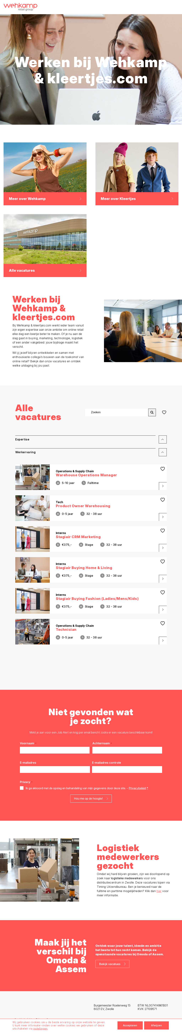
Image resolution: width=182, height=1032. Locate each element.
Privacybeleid (137, 788)
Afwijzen (156, 1025)
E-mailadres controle (106, 762)
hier (159, 891)
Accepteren (130, 1025)
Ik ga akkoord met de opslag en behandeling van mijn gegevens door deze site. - (87, 788)
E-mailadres (28, 762)
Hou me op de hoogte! (88, 798)
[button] (91, 440)
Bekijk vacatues (109, 964)
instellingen (40, 1028)
